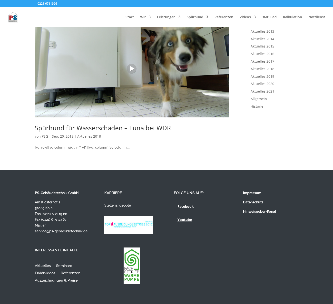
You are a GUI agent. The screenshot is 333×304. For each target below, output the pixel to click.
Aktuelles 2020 (262, 83)
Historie (257, 106)
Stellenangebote (117, 205)
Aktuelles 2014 (262, 39)
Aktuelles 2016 (262, 53)
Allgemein (259, 98)
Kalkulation (292, 17)
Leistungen (166, 17)
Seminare (64, 266)
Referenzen (224, 17)
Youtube (184, 219)
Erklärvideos (45, 273)
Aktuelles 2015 (262, 46)
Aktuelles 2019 (262, 76)
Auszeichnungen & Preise (56, 281)
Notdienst (316, 17)
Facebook (185, 206)
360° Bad (269, 17)
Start (130, 17)
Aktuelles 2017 (262, 61)
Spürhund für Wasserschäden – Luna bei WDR (103, 128)
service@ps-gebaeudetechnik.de (61, 231)
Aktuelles (43, 266)
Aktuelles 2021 (262, 91)
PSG (45, 136)
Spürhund (195, 17)
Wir (143, 17)
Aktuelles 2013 (262, 31)
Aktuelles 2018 (89, 136)
